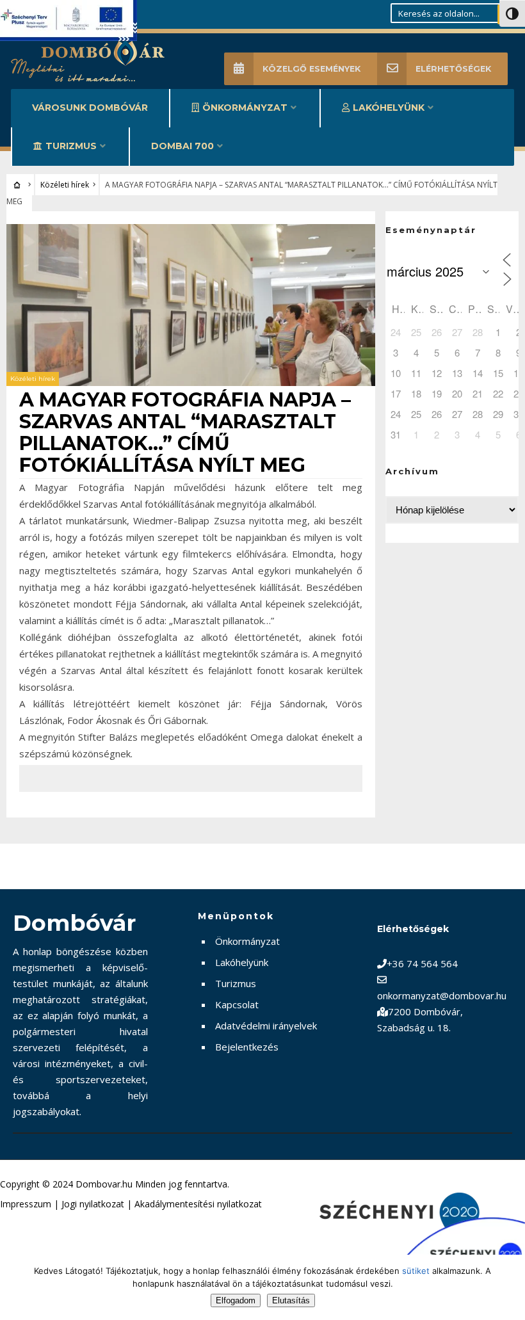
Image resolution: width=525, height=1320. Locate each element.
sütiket (416, 1271)
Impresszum (25, 1204)
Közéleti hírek (64, 184)
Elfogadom (235, 1300)
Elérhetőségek (453, 69)
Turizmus (71, 146)
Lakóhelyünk (388, 107)
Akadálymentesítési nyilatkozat (198, 1204)
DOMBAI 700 (182, 146)
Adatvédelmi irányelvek (266, 1025)
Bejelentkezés (247, 1046)
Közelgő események (311, 69)
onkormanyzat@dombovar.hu (441, 995)
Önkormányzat (244, 107)
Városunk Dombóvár (90, 107)
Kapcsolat (237, 1004)
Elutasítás (291, 1300)
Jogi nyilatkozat (92, 1204)
